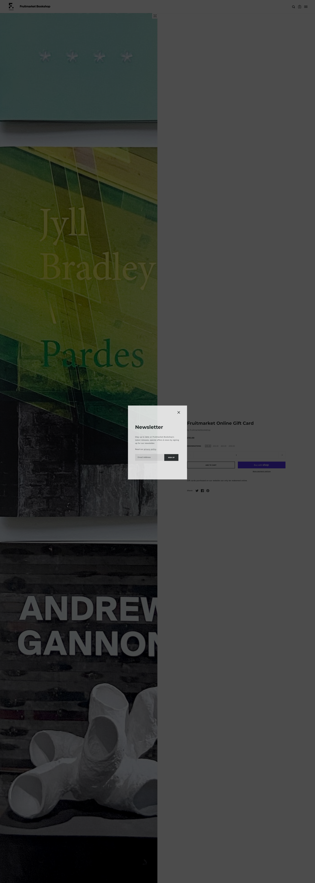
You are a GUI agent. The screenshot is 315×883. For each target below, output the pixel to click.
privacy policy (150, 448)
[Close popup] (179, 411)
